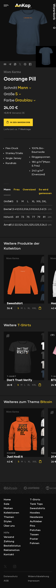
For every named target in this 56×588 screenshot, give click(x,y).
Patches (35, 530)
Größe (9, 94)
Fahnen (34, 543)
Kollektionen (11, 512)
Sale (6, 504)
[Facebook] (30, 64)
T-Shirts (24, 325)
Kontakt (9, 554)
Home (7, 499)
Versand (9, 537)
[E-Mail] (5, 64)
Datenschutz (11, 576)
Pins (32, 526)
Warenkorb (54, 16)
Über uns (9, 526)
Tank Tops (36, 504)
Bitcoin (46, 402)
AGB (6, 581)
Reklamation (12, 550)
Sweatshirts (37, 508)
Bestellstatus (12, 546)
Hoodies (35, 512)
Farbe (9, 100)
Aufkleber (36, 521)
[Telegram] (10, 64)
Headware (36, 517)
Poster (34, 539)
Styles (8, 521)
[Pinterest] (25, 64)
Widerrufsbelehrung (38, 576)
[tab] (28, 213)
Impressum (34, 581)
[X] (20, 64)
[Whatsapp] (15, 64)
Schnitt (10, 88)
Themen (9, 517)
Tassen (34, 534)
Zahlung (9, 541)
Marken (8, 508)
